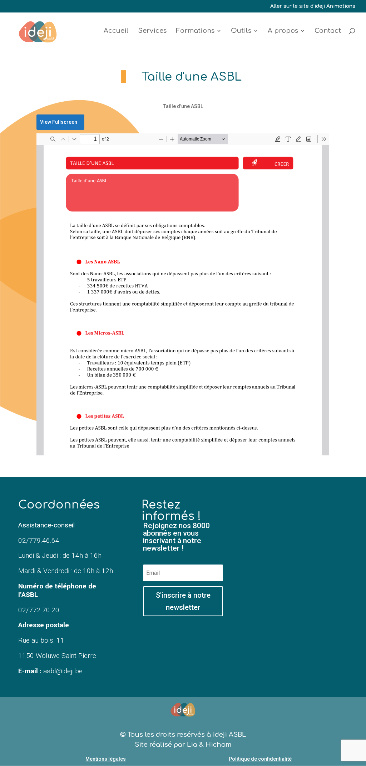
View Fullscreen (58, 122)
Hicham (219, 744)
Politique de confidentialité (260, 759)
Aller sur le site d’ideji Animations (312, 6)
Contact (328, 31)
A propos (283, 31)
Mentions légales (105, 759)
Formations (195, 31)
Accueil (116, 31)
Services (152, 31)
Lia (192, 744)
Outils (241, 31)
